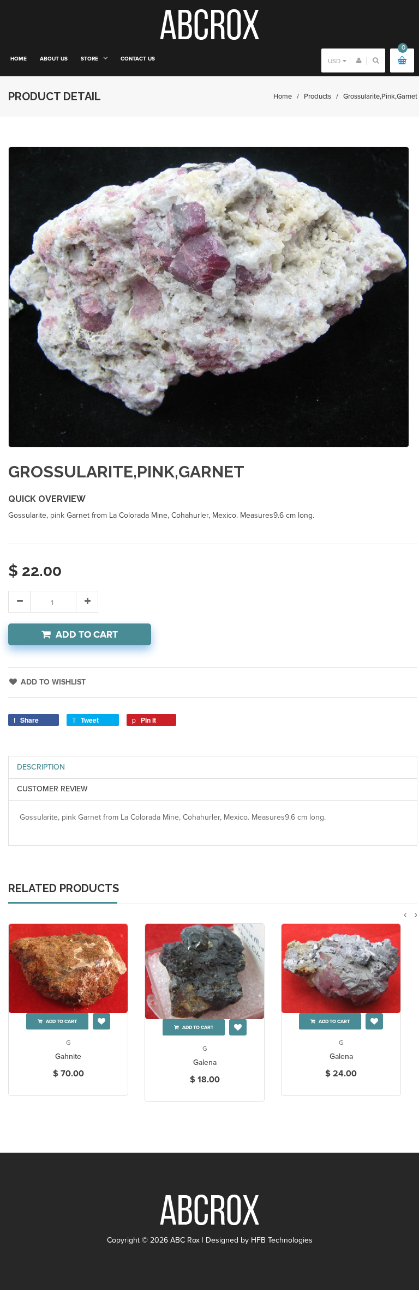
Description (41, 767)
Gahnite (68, 1056)
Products (317, 96)
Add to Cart (87, 634)
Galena (205, 1062)
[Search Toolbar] (376, 60)
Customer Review (52, 789)
